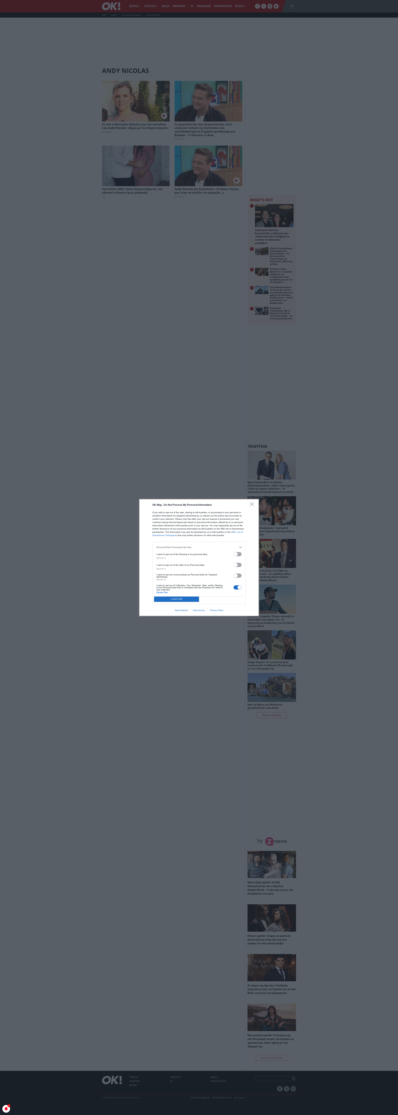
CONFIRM (176, 599)
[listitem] (199, 547)
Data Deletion (181, 610)
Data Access (199, 610)
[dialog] (199, 557)
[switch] (238, 554)
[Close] (253, 505)
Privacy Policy (216, 610)
